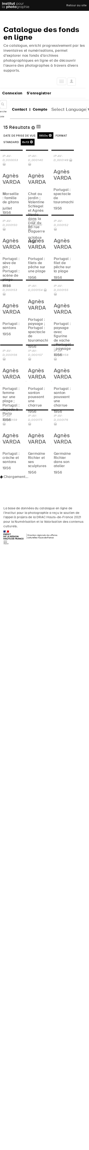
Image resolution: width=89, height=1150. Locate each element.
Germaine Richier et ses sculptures (37, 460)
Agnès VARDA (12, 178)
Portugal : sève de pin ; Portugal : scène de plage (11, 269)
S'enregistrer (39, 93)
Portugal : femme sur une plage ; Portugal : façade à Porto (11, 401)
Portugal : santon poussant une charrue (36, 397)
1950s (44, 135)
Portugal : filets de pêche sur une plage (37, 265)
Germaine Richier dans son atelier (62, 460)
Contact (19, 109)
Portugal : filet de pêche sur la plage (62, 265)
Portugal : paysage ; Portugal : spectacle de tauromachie (39, 330)
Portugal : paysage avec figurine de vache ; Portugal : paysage (62, 336)
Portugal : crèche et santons (11, 458)
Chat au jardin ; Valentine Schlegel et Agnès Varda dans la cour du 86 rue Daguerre (36, 212)
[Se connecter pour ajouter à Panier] (4, 164)
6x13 (26, 142)
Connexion (12, 93)
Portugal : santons (11, 326)
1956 (58, 208)
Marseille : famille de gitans (11, 198)
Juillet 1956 (7, 210)
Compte (40, 109)
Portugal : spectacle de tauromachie (65, 196)
